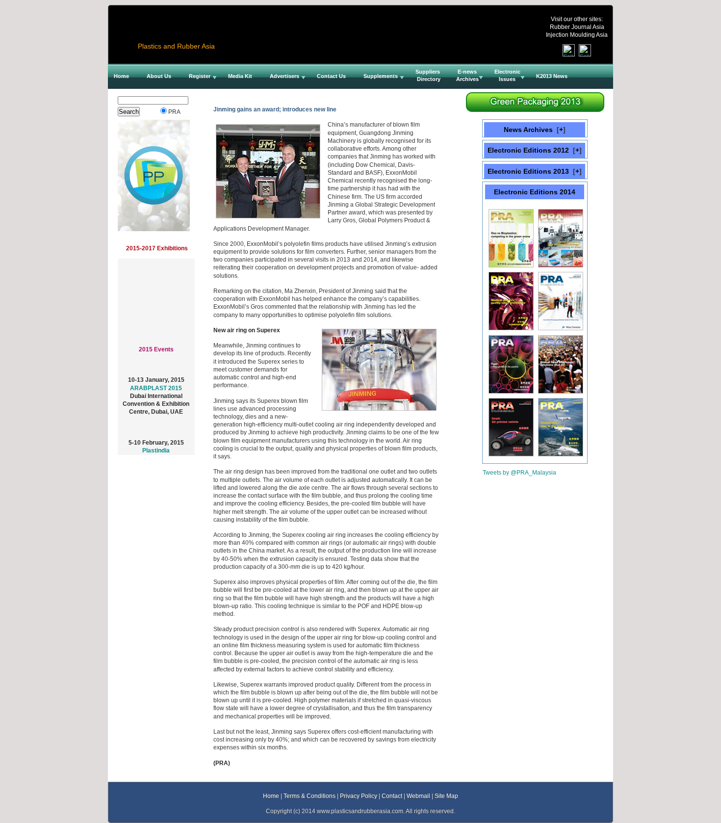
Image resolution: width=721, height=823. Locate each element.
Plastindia (156, 445)
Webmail (418, 796)
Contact (392, 796)
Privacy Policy (358, 796)
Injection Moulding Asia (577, 34)
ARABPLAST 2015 (156, 382)
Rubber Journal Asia (577, 27)
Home (271, 796)
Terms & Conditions (309, 796)
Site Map (446, 796)
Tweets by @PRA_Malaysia (519, 472)
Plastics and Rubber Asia (176, 46)
